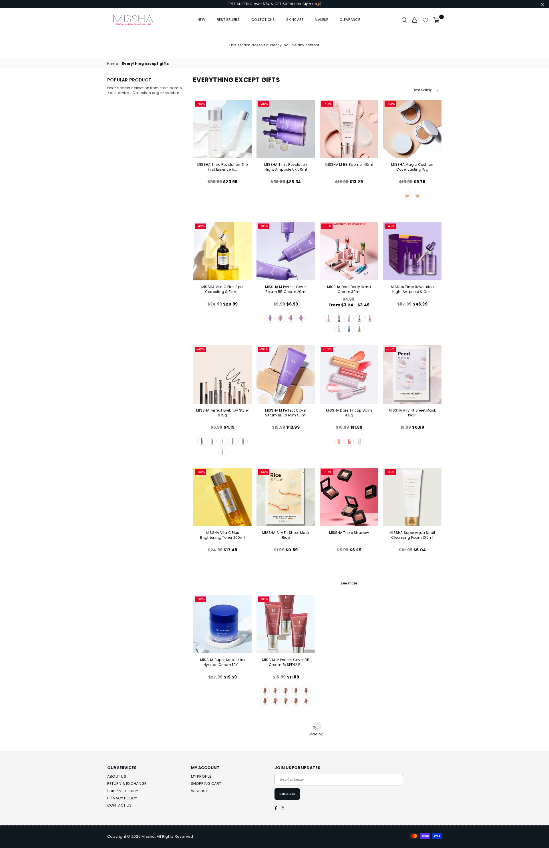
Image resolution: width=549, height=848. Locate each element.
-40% (200, 103)
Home (112, 63)
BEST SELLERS (228, 19)
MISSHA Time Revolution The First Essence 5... (222, 167)
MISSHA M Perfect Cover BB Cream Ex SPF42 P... (285, 662)
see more (349, 583)
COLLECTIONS (263, 19)
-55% (390, 349)
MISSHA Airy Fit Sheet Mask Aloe (285, 785)
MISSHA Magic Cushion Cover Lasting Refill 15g (412, 662)
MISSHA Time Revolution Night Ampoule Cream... (348, 662)
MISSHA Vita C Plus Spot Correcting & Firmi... (222, 289)
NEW (201, 19)
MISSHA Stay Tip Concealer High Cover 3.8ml (349, 785)
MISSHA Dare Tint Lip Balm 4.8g (349, 413)
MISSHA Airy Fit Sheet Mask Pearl (412, 413)
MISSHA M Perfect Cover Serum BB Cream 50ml (286, 413)
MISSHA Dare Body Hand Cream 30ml (349, 289)
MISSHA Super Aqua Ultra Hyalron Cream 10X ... (222, 662)
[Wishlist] (425, 19)
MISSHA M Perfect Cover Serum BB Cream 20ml (286, 289)
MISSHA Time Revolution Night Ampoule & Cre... (412, 289)
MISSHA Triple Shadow (349, 532)
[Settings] (415, 19)
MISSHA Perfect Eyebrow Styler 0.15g (222, 413)
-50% (390, 721)
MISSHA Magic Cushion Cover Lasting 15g (412, 167)
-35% (263, 103)
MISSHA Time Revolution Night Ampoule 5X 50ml (285, 167)
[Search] (404, 19)
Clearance (350, 19)
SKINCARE (294, 19)
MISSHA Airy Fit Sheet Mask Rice (285, 535)
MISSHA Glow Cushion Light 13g (412, 785)
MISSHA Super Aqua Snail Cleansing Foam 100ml (412, 535)
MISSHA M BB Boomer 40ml (349, 164)
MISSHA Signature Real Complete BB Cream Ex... (222, 785)
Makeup (321, 19)
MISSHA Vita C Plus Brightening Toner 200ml (222, 535)
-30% (327, 103)
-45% (390, 226)
